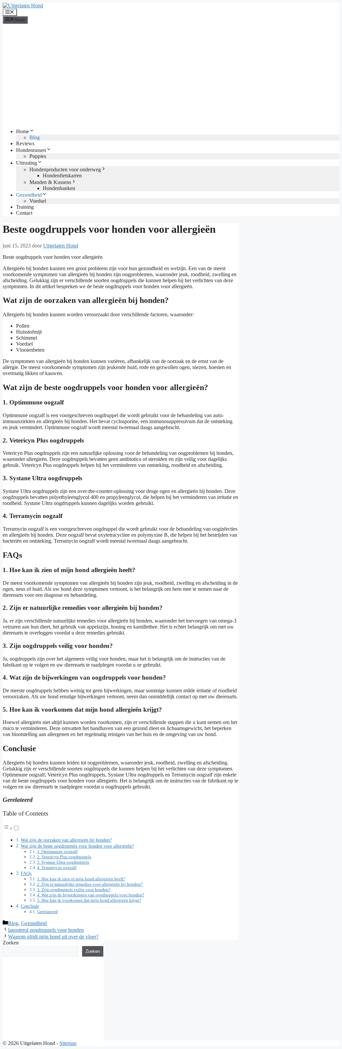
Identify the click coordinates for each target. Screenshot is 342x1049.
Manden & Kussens (50, 182)
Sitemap (67, 1043)
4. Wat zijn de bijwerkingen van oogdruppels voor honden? (90, 894)
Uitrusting (26, 163)
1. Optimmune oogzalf (57, 851)
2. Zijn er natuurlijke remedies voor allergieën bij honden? (90, 884)
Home (22, 131)
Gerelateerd (47, 911)
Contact (24, 213)
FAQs (26, 873)
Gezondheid (29, 195)
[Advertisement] (171, 76)
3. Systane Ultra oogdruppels (63, 862)
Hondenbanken (59, 188)
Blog (34, 137)
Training (25, 207)
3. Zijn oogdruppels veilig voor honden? (74, 889)
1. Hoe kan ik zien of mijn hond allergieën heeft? (81, 878)
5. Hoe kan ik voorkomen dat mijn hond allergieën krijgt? (89, 900)
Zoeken (11, 942)
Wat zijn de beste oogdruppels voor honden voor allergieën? (77, 846)
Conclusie (30, 906)
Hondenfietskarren (62, 175)
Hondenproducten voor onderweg (65, 169)
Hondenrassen (31, 150)
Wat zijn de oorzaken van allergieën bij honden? (66, 840)
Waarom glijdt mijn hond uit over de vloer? (53, 936)
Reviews (25, 143)
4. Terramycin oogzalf (56, 867)
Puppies (37, 156)
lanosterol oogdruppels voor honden (46, 930)
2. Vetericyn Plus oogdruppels (64, 856)
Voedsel (37, 201)
